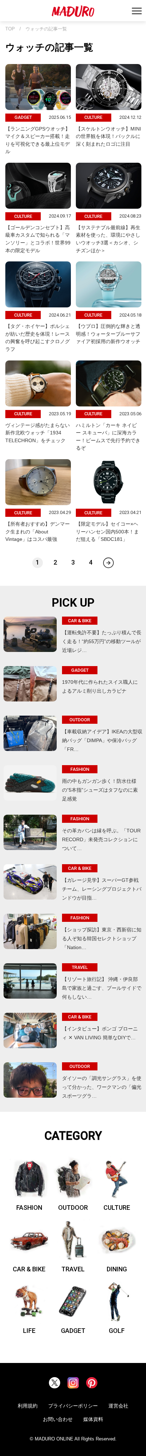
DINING (117, 1269)
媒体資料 (93, 1419)
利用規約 (28, 1406)
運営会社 (118, 1406)
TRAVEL (73, 1269)
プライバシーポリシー (73, 1406)
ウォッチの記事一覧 (46, 29)
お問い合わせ (58, 1419)
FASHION (29, 1207)
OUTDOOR (73, 1207)
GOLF (117, 1330)
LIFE (29, 1330)
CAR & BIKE (29, 1269)
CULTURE (116, 1207)
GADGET (73, 1330)
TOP (10, 29)
